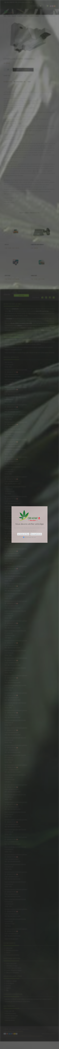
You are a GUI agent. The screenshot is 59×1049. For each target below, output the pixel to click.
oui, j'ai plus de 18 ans (23, 534)
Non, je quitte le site (36, 534)
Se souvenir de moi (30, 537)
